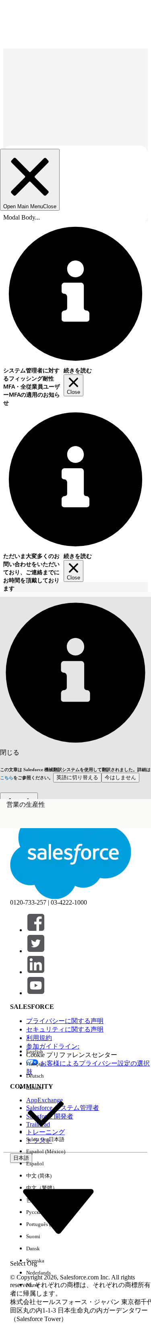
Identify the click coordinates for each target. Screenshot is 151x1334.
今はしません (120, 777)
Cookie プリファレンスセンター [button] (71, 1054)
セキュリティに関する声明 (64, 1029)
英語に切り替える (77, 777)
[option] (45, 1052)
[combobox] (58, 1210)
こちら (6, 777)
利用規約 (39, 1037)
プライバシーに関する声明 (64, 1020)
